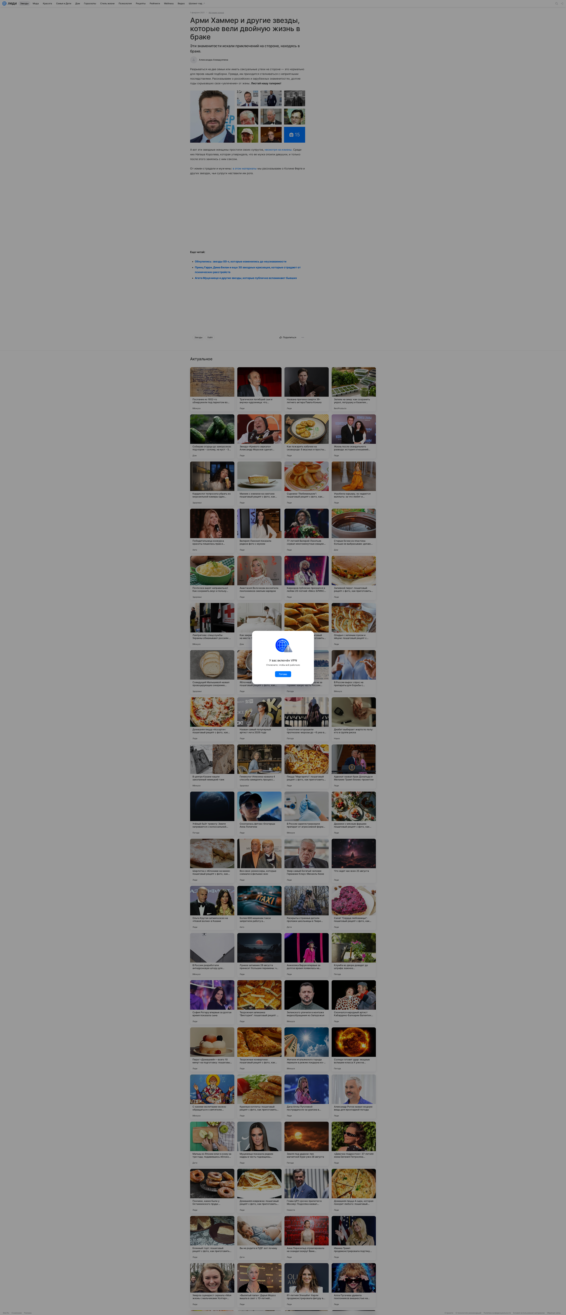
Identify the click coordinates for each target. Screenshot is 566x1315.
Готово (283, 674)
